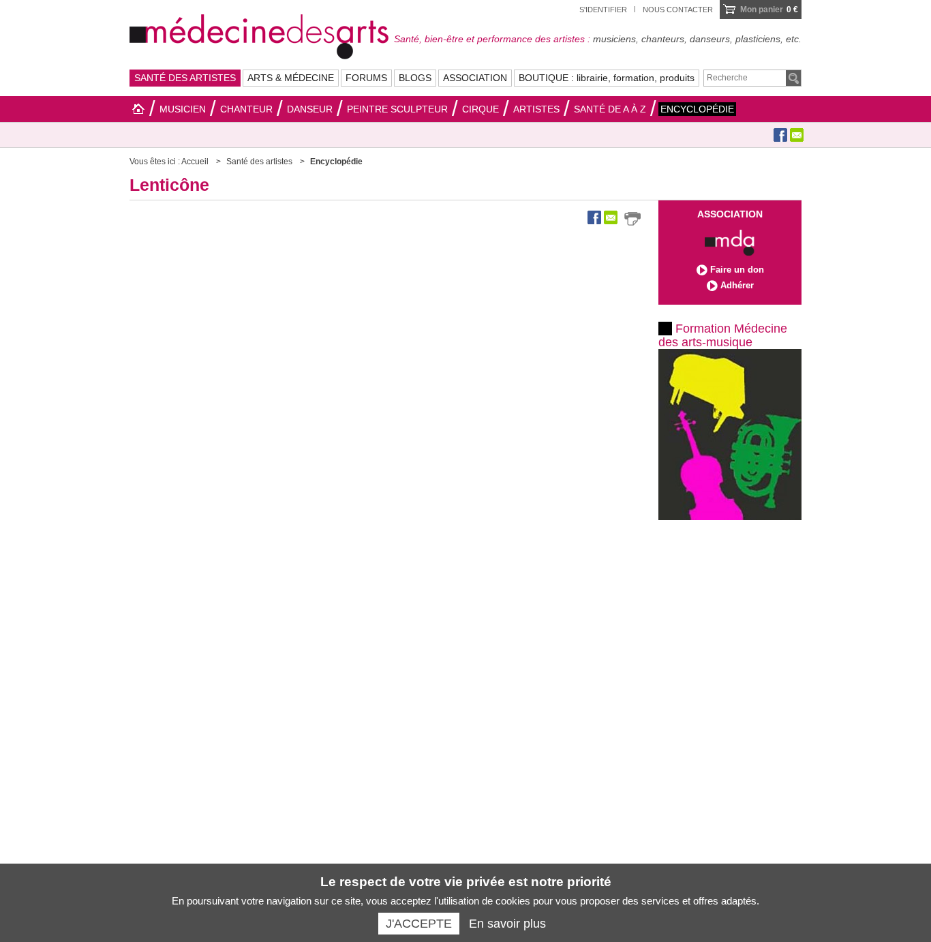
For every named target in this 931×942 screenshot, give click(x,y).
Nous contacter (678, 9)
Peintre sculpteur (397, 109)
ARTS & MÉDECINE (290, 77)
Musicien (182, 109)
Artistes (536, 109)
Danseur (310, 109)
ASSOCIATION (475, 77)
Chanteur (246, 109)
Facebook (780, 135)
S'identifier (603, 9)
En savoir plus (507, 923)
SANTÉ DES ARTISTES (185, 77)
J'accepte (419, 923)
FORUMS (366, 77)
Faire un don (737, 269)
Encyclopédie (697, 109)
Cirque (480, 109)
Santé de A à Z (610, 109)
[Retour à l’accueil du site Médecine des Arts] (258, 35)
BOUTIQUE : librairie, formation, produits (607, 77)
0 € (769, 9)
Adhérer (737, 285)
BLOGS (415, 77)
